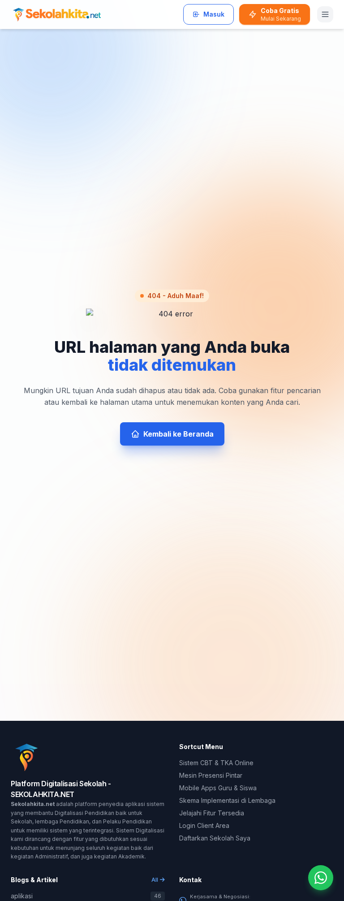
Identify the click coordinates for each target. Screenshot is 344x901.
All (154, 879)
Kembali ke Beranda (178, 433)
